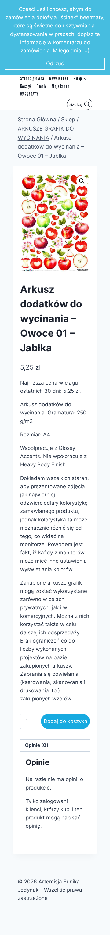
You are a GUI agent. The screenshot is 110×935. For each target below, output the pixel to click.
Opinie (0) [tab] (36, 745)
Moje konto (61, 86)
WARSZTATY (29, 94)
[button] (81, 181)
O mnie (41, 86)
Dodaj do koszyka (65, 721)
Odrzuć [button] (55, 63)
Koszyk (25, 86)
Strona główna (32, 78)
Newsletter (58, 78)
